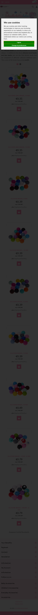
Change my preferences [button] (19, 45)
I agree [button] (19, 42)
